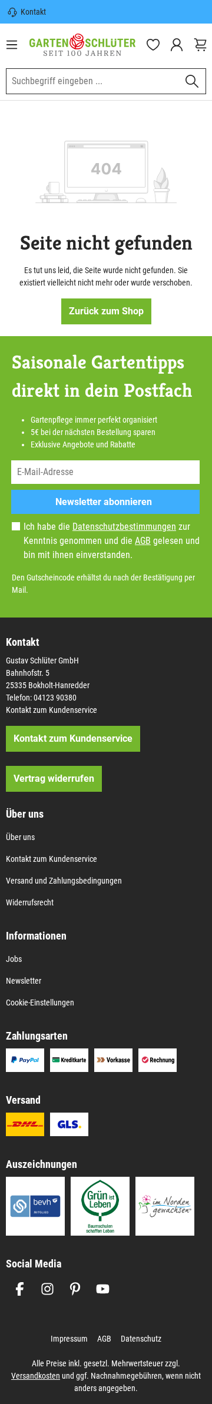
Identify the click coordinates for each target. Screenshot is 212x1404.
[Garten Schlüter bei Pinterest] (75, 1289)
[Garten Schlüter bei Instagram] (47, 1289)
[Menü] (12, 45)
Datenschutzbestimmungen (124, 526)
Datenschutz (141, 1338)
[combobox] (92, 81)
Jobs (14, 959)
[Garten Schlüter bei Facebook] (20, 1289)
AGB (143, 540)
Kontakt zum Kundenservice (51, 710)
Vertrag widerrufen (54, 778)
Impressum (69, 1338)
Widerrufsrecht (30, 902)
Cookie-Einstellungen (40, 1002)
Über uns (20, 837)
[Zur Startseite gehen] (82, 44)
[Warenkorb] (200, 45)
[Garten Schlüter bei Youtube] (103, 1289)
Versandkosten (35, 1375)
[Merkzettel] (153, 45)
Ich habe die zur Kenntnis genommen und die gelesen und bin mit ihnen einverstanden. (112, 540)
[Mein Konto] (176, 45)
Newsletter (23, 980)
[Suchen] (192, 81)
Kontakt (33, 11)
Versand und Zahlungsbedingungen (64, 880)
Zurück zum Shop (106, 311)
